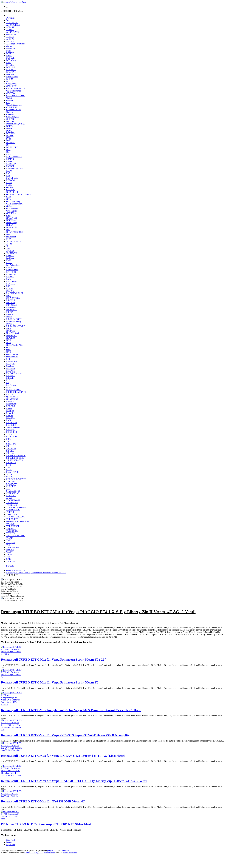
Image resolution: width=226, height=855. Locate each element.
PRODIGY (11, 394)
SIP (7, 446)
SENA (9, 434)
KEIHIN (10, 255)
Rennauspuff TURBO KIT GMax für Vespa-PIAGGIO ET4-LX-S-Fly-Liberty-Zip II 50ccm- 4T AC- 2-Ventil (74, 781)
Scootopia (10, 430)
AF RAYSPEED (13, 25)
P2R (8, 359)
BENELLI (10, 58)
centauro (9, 100)
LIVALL (10, 277)
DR (7, 145)
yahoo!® (65, 850)
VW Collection (12, 547)
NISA (8, 342)
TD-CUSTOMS (13, 500)
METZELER (11, 305)
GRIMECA (11, 213)
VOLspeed (10, 543)
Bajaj (8, 51)
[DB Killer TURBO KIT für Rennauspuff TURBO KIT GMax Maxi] (11, 819)
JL (7, 246)
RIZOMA (10, 418)
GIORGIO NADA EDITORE (19, 194)
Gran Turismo (12, 208)
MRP (8, 328)
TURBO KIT (12, 519)
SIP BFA (10, 451)
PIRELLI (10, 378)
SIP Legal (10, 453)
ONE (8, 352)
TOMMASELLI (13, 510)
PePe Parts (10, 368)
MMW (9, 317)
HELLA (9, 225)
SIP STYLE (11, 462)
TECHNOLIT (12, 502)
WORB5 (10, 550)
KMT (8, 260)
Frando (9, 182)
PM (7, 382)
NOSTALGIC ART (14, 345)
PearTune (10, 366)
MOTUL (10, 324)
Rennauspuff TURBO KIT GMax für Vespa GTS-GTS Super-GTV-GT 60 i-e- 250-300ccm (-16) (65, 735)
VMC (8, 540)
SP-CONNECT (12, 481)
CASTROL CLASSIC (15, 95)
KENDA (10, 258)
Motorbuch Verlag (13, 321)
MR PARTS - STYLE (15, 326)
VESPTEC (11, 533)
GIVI (8, 197)
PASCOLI (10, 364)
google (50, 850)
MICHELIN (11, 310)
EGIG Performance (14, 157)
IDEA (8, 239)
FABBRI (10, 166)
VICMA (9, 538)
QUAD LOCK (12, 397)
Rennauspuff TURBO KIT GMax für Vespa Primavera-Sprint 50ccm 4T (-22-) (53, 659)
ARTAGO (10, 41)
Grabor (9, 206)
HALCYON (11, 218)
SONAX (10, 477)
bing (56, 850)
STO (8, 488)
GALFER (10, 190)
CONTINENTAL (13, 110)
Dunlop (9, 152)
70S (8, 20)
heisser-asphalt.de (70, 853)
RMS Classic (11, 422)
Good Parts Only (13, 201)
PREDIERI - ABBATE (16, 392)
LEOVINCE (11, 272)
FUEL (9, 185)
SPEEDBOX (11, 484)
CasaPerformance (13, 91)
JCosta (9, 244)
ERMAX (10, 159)
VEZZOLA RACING (15, 535)
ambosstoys (11, 34)
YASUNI (10, 554)
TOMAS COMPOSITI (16, 507)
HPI (8, 234)
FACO (9, 171)
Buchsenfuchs (12, 77)
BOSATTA (11, 70)
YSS (8, 557)
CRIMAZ (10, 114)
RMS (8, 420)
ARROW (10, 39)
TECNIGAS (11, 505)
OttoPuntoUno (12, 357)
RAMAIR (10, 401)
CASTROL (11, 93)
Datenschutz (11, 842)
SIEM (8, 439)
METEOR (10, 302)
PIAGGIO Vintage (14, 373)
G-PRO (9, 187)
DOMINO (10, 142)
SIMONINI (11, 444)
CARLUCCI (11, 86)
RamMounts (11, 404)
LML (8, 279)
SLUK (9, 470)
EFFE (8, 154)
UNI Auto (10, 524)
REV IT (9, 415)
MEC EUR (11, 300)
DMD (8, 138)
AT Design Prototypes (15, 44)
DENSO (9, 128)
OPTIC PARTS (12, 354)
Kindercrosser (49, 853)
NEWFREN (11, 335)
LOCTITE (10, 284)
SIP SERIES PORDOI (15, 458)
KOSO (9, 262)
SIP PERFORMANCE (16, 455)
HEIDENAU (11, 220)
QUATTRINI (12, 399)
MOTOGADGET (13, 319)
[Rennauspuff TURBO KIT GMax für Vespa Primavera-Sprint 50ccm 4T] (11, 677)
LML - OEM (11, 281)
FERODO (10, 180)
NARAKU (11, 331)
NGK (8, 340)
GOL (8, 199)
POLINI (9, 387)
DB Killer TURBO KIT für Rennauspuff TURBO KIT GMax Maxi (46, 824)
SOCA (9, 474)
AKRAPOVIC (12, 32)
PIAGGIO (10, 371)
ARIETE (10, 37)
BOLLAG (10, 67)
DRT (8, 150)
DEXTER (10, 133)
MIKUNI (10, 312)
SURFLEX (11, 495)
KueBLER (10, 267)
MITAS (9, 314)
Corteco (9, 112)
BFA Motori (11, 60)
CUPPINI (10, 119)
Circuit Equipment (13, 105)
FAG (8, 173)
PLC (8, 380)
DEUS (9, 131)
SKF (8, 467)
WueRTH (10, 552)
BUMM (9, 79)
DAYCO (10, 121)
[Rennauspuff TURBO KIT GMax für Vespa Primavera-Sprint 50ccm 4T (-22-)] (11, 654)
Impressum (10, 844)
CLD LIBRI (11, 107)
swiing (9, 498)
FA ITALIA (11, 164)
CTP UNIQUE (12, 117)
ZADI (8, 559)
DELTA (9, 126)
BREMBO (10, 74)
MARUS (10, 291)
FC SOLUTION (13, 178)
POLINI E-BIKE (13, 390)
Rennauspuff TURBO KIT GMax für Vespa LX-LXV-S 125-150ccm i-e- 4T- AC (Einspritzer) (63, 755)
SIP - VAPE (11, 448)
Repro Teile (11, 413)
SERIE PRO (11, 437)
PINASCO (10, 375)
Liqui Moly (11, 274)
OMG (8, 350)
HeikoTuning (11, 222)
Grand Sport (11, 211)
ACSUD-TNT (12, 22)
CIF (8, 102)
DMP (8, 140)
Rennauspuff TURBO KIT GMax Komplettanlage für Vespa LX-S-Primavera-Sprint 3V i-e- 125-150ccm (71, 710)
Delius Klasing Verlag (15, 124)
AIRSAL (10, 29)
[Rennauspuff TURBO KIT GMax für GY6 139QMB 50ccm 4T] (11, 796)
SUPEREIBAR (12, 493)
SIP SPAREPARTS (14, 460)
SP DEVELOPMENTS (16, 479)
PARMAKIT (11, 361)
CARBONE (11, 84)
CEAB (9, 98)
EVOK (9, 161)
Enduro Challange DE (33, 853)
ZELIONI (10, 561)
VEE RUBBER (13, 526)
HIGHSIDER (12, 227)
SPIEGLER (11, 486)
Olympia (9, 347)
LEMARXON (12, 270)
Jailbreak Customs (13, 241)
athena (9, 46)
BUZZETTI (11, 81)
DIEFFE (9, 135)
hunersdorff (11, 237)
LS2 (8, 286)
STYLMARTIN (13, 491)
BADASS (10, 48)
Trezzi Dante (11, 514)
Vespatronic (11, 528)
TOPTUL (10, 512)
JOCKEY (10, 251)
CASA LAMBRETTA (15, 88)
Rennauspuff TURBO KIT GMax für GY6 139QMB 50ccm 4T (43, 801)
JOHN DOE (11, 253)
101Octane (10, 18)
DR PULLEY (12, 147)
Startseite (10, 566)
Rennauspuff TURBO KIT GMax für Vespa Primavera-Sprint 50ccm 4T (49, 682)
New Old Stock (12, 333)
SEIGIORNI (11, 432)
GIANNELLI (12, 192)
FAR (8, 175)
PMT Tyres (11, 385)
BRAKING (11, 72)
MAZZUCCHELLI (14, 293)
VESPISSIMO (12, 531)
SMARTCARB (12, 472)
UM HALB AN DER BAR (17, 521)
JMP (8, 248)
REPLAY (10, 411)
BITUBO (10, 65)
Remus (9, 408)
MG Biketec (11, 307)
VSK (8, 545)
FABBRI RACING (14, 168)
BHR (8, 62)
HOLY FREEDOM (14, 232)
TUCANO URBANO (15, 517)
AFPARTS (10, 27)
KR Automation (12, 265)
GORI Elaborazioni (14, 204)
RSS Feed (10, 840)
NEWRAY (11, 338)
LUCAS (9, 288)
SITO (8, 465)
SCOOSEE (11, 425)
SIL (7, 441)
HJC (8, 230)
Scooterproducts (13, 427)
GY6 (8, 215)
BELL (9, 55)
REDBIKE (11, 406)
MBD (8, 295)
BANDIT (10, 53)
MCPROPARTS (13, 298)
